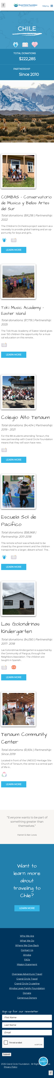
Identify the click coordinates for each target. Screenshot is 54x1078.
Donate (27, 993)
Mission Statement (27, 964)
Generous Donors (27, 998)
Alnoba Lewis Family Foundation (27, 988)
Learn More (13, 250)
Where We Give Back (27, 945)
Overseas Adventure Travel (27, 974)
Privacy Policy (10, 1067)
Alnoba (27, 955)
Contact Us (27, 950)
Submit (6, 1054)
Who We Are (27, 936)
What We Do (27, 940)
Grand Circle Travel (27, 979)
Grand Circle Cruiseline (27, 983)
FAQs (27, 959)
